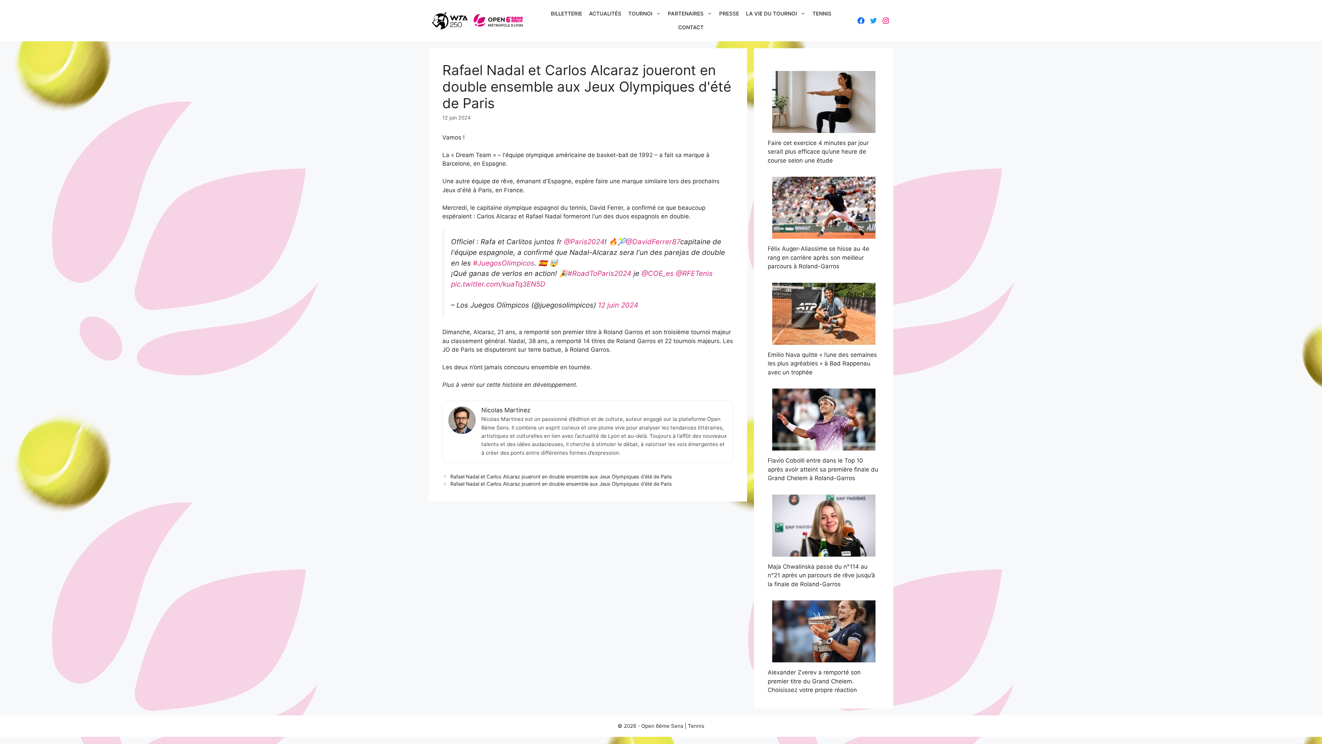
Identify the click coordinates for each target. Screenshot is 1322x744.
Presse (729, 13)
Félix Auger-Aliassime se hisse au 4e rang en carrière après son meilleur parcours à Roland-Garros (818, 257)
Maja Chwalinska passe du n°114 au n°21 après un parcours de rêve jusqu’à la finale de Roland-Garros (821, 575)
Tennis (821, 13)
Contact (691, 27)
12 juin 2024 (618, 305)
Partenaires (686, 13)
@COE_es (657, 273)
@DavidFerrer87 (653, 241)
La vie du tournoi (771, 13)
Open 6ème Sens (662, 726)
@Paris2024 (584, 241)
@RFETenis (694, 273)
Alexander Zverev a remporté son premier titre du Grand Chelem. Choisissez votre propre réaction (814, 681)
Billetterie (566, 13)
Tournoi (640, 13)
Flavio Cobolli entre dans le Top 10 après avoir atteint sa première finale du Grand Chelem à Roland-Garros (823, 469)
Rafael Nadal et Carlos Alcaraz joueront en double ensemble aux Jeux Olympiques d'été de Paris (561, 476)
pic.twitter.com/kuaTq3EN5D (498, 284)
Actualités (605, 13)
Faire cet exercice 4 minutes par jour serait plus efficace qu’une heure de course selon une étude (818, 152)
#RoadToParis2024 (599, 273)
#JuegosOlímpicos (503, 263)
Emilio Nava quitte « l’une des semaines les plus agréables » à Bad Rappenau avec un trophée (822, 363)
